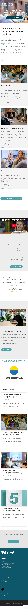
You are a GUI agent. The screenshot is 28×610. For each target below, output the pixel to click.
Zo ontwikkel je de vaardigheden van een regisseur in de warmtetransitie (14, 433)
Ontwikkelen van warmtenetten (11, 171)
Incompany (4, 579)
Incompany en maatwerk (11, 331)
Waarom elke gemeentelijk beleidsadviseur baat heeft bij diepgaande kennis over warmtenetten (13, 472)
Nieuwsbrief (4, 594)
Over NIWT (4, 581)
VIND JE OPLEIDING (14, 17)
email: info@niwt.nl (6, 567)
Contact (3, 580)
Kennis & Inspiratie (6, 577)
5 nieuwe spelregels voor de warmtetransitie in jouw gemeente (12, 509)
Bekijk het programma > (7, 105)
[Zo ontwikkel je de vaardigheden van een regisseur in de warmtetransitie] (14, 422)
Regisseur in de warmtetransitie (12, 128)
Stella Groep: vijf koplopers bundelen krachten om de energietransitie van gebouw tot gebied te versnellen (13, 396)
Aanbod (3, 576)
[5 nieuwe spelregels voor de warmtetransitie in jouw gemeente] (14, 498)
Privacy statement (17, 603)
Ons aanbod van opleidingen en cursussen (13, 42)
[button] (26, 3)
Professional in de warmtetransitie (13, 86)
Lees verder (6, 410)
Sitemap (3, 595)
